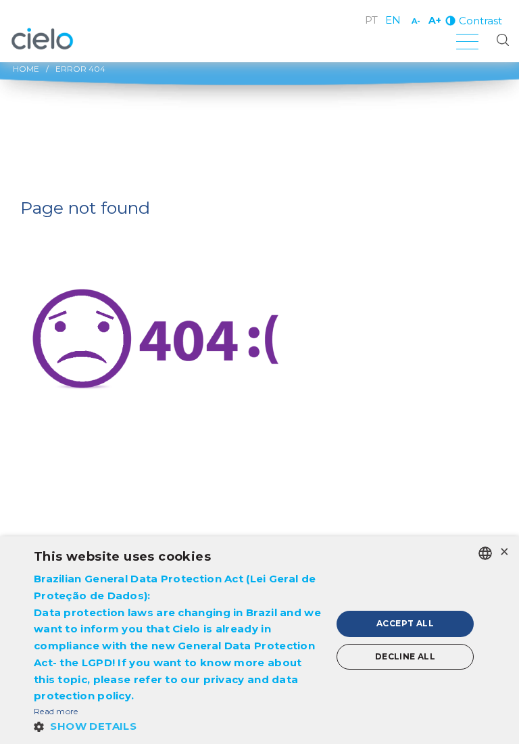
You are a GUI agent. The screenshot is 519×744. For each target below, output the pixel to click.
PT (371, 20)
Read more (56, 711)
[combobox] (485, 553)
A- (416, 21)
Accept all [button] (405, 623)
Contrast (480, 20)
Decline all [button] (405, 656)
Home (26, 69)
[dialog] (259, 640)
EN (393, 20)
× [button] (504, 552)
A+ (434, 20)
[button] (178, 726)
